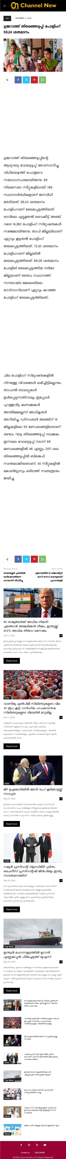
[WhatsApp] (42, 79)
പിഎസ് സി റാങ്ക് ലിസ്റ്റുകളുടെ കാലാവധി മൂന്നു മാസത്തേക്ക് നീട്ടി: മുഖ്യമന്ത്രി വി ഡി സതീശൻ (40, 1110)
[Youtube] (45, 1145)
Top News (9, 946)
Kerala (7, 1098)
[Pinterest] (34, 79)
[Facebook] (18, 79)
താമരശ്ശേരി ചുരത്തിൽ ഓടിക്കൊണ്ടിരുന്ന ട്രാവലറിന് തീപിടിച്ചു (14, 577)
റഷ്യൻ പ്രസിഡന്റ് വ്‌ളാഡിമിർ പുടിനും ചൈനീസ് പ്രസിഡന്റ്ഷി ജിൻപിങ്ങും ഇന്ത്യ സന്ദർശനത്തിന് (33, 871)
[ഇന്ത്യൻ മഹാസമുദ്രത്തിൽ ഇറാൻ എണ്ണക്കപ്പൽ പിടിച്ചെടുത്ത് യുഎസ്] (33, 933)
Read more (11, 660)
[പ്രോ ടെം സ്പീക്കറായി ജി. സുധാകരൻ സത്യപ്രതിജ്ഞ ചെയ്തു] (12, 1094)
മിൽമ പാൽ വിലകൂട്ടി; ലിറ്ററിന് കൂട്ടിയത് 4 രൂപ (41, 1126)
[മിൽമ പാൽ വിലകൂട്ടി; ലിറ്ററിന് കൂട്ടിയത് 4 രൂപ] (12, 1129)
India (7, 18)
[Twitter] (26, 79)
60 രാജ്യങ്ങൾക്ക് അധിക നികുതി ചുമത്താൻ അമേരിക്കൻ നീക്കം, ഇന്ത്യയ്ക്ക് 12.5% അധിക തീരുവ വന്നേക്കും (31, 626)
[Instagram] (29, 1145)
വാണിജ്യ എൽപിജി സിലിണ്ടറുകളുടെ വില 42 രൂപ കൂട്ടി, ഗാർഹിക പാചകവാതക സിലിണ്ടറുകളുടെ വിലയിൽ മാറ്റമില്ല (32, 708)
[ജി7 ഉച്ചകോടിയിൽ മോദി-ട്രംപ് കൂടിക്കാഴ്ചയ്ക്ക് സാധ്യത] (33, 770)
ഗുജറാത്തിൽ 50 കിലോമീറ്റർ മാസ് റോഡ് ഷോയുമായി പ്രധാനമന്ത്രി (48, 577)
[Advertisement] (33, 122)
